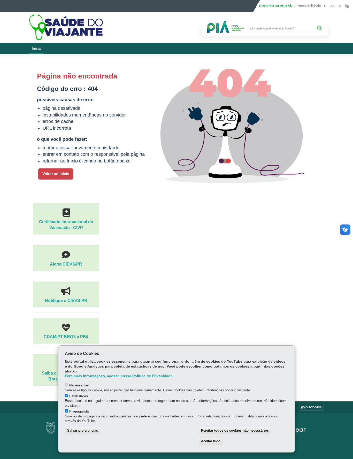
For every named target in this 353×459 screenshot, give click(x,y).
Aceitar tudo (210, 441)
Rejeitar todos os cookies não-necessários (235, 430)
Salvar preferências (82, 430)
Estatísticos (78, 396)
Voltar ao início (55, 174)
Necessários (79, 385)
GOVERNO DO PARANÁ (276, 5)
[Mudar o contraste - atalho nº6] (325, 6)
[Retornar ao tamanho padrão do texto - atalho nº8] (340, 6)
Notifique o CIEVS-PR (66, 300)
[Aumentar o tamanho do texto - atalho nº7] (332, 6)
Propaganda (79, 411)
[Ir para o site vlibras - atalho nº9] (347, 6)
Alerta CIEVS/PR (66, 264)
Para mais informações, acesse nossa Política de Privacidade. (119, 376)
